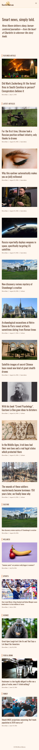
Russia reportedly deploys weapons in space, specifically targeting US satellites (19, 245)
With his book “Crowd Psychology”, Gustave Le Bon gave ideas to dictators (19, 408)
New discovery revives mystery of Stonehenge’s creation (17, 286)
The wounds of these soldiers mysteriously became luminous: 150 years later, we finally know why (18, 490)
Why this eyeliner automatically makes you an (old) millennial (19, 175)
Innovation (23, 142)
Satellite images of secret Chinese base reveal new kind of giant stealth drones (18, 367)
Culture (22, 291)
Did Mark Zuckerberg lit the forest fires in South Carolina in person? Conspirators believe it (19, 87)
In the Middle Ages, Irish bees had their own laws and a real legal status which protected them (19, 448)
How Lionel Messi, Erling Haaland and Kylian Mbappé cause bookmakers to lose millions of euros (19, 603)
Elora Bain (5, 568)
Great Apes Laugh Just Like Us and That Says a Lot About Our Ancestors (19, 643)
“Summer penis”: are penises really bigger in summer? (18, 565)
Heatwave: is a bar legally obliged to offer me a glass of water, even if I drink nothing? (19, 683)
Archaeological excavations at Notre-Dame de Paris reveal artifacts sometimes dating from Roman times (19, 326)
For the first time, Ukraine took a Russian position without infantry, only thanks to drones (19, 134)
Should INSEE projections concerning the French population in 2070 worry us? (19, 721)
